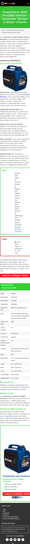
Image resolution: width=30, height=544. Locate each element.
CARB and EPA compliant (18, 229)
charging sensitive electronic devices (13, 389)
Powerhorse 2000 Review (10, 61)
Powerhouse (7, 412)
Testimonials (6, 513)
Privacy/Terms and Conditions (10, 516)
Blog (4, 511)
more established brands (9, 416)
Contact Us (6, 514)
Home (3, 30)
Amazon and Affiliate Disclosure (11, 518)
